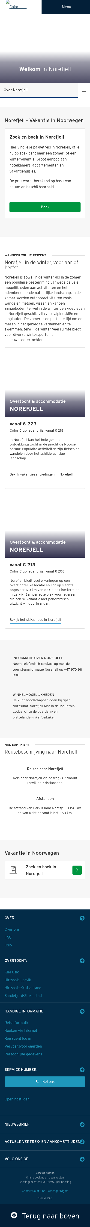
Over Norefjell (15, 90)
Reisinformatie (17, 1023)
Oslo (8, 945)
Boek (45, 207)
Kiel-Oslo (12, 972)
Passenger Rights (57, 1191)
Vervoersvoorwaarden (23, 1046)
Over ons (12, 929)
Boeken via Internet (21, 1030)
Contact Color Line (33, 1191)
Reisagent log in (18, 1038)
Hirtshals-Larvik (18, 980)
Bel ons (48, 1081)
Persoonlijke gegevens (23, 1054)
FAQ (8, 937)
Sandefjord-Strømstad (23, 996)
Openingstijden (17, 1099)
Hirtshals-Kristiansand (23, 988)
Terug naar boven (50, 1215)
